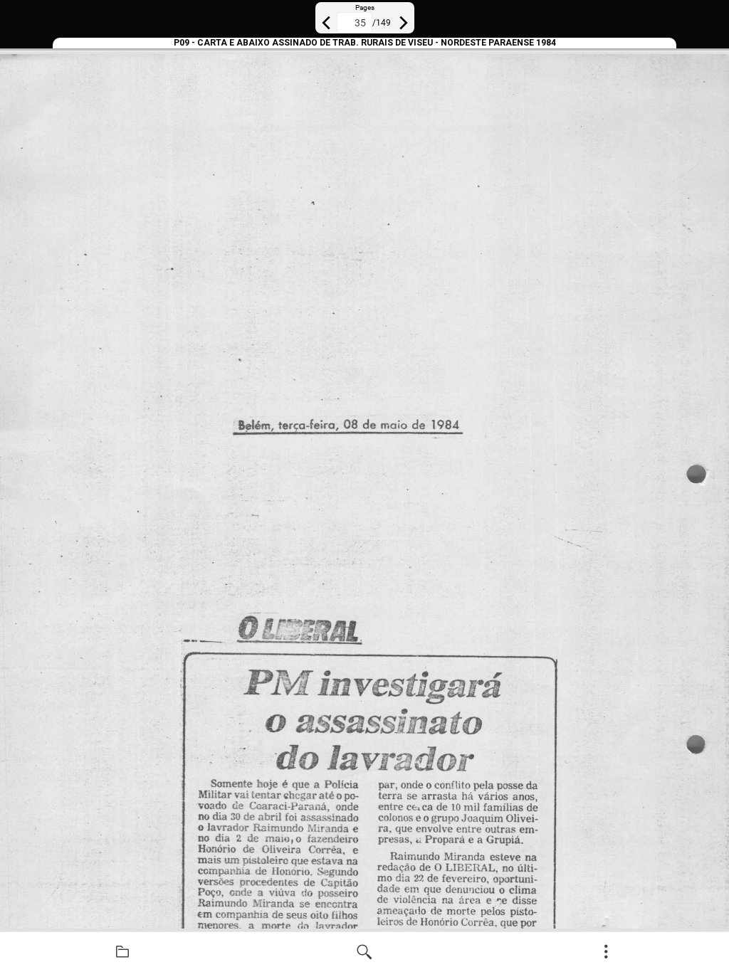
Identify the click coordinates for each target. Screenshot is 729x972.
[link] (122, 952)
